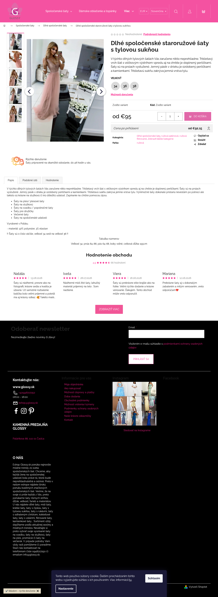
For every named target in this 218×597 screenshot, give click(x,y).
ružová (140, 143)
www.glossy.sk (23, 387)
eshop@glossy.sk (28, 402)
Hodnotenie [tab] (52, 180)
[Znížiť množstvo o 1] (162, 116)
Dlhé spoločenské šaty (148, 136)
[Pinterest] (31, 410)
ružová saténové (170, 136)
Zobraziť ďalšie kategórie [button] (161, 139)
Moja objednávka (73, 384)
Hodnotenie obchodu (109, 255)
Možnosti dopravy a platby (79, 392)
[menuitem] (58, 11)
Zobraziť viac (109, 309)
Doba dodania (72, 396)
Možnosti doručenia (122, 94)
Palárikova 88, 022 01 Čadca (28, 438)
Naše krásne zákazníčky (77, 416)
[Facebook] (16, 410)
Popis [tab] (11, 180)
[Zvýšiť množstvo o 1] (178, 116)
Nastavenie (65, 588)
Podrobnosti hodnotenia (156, 34)
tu (130, 580)
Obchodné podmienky (76, 400)
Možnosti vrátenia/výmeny (79, 404)
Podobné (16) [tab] (30, 180)
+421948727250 (26, 392)
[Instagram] (23, 410)
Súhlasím (154, 578)
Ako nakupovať (72, 388)
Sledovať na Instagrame (137, 430)
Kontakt (68, 419)
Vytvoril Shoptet (198, 586)
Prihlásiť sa (141, 359)
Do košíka (200, 116)
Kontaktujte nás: (26, 380)
